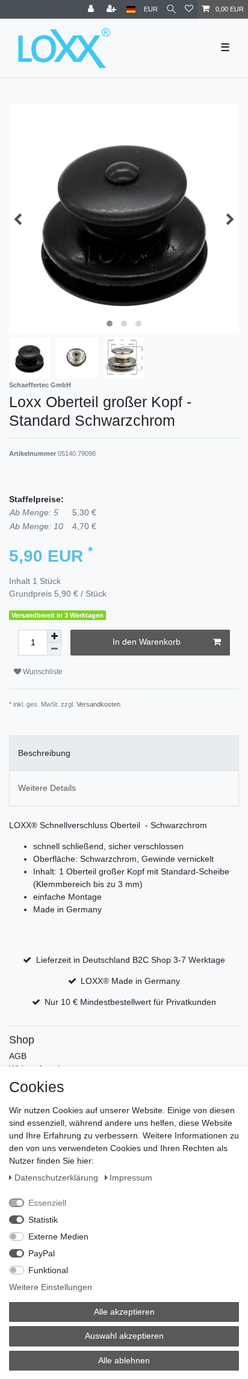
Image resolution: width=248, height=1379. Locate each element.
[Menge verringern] (54, 649)
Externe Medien (58, 1236)
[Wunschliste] (189, 9)
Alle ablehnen (124, 1360)
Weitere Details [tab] (47, 788)
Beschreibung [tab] (44, 753)
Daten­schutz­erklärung (57, 1177)
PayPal (41, 1253)
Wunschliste (42, 672)
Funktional (48, 1270)
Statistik (43, 1219)
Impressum (131, 1177)
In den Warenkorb (147, 642)
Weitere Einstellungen (50, 1287)
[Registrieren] (112, 9)
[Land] (131, 9)
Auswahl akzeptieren (124, 1336)
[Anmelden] (92, 9)
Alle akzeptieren (124, 1311)
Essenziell (47, 1203)
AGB (17, 1056)
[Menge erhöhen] (54, 636)
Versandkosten (98, 704)
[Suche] (171, 9)
